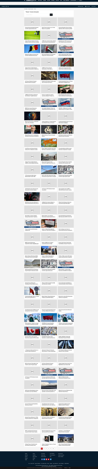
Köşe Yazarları (43, 456)
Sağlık (26, 459)
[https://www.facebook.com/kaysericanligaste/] (42, 459)
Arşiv (50, 456)
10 (53, 448)
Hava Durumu (60, 453)
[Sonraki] (56, 449)
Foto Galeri (88, 6)
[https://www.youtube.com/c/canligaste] (48, 459)
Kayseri (26, 456)
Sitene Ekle (32, 463)
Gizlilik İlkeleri (66, 463)
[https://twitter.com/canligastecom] (44, 459)
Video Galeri (81, 6)
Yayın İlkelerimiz (55, 463)
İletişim (51, 463)
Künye (48, 463)
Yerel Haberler (52, 453)
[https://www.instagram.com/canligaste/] (46, 459)
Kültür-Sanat (35, 456)
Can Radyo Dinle (43, 463)
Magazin (26, 458)
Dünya (34, 453)
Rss (29, 463)
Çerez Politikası (61, 463)
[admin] (50, 459)
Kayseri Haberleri (37, 463)
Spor (33, 459)
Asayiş (26, 453)
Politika (34, 458)
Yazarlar (94, 6)
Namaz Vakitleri (60, 456)
